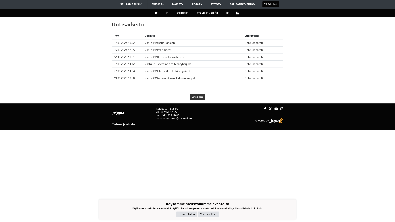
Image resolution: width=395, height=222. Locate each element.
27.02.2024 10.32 (124, 42)
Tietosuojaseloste (123, 124)
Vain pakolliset (208, 214)
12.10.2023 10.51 (124, 57)
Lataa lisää (197, 96)
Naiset (177, 4)
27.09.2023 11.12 (124, 64)
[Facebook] (264, 109)
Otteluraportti (254, 42)
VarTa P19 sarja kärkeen (160, 42)
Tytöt (215, 4)
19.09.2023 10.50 (124, 78)
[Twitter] (269, 109)
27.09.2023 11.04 (124, 71)
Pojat (197, 4)
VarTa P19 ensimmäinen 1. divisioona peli (170, 78)
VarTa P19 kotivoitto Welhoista (164, 57)
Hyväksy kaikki (187, 214)
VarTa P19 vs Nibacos (158, 49)
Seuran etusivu (131, 4)
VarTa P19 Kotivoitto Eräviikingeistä (167, 71)
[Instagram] (227, 13)
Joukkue (182, 13)
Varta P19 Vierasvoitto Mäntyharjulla (168, 64)
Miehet (158, 4)
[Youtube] (275, 109)
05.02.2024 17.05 (124, 49)
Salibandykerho (243, 4)
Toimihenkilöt (207, 13)
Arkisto (272, 4)
